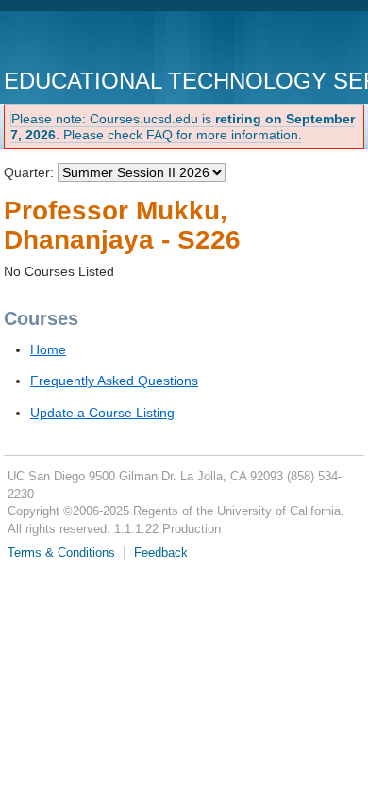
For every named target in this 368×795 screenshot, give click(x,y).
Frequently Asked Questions (114, 380)
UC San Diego (112, 42)
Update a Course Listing (102, 412)
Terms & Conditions (61, 553)
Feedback (161, 553)
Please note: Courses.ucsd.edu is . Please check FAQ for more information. (182, 126)
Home (48, 349)
